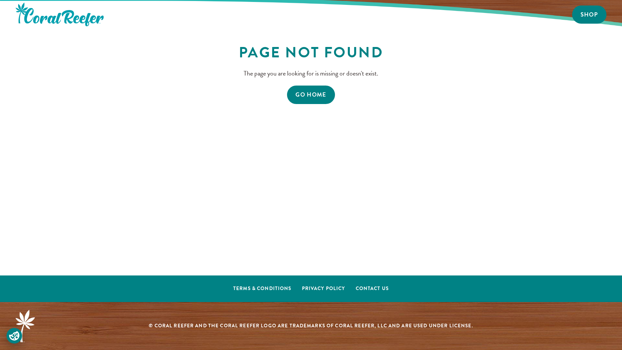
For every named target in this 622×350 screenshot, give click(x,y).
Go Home (311, 94)
